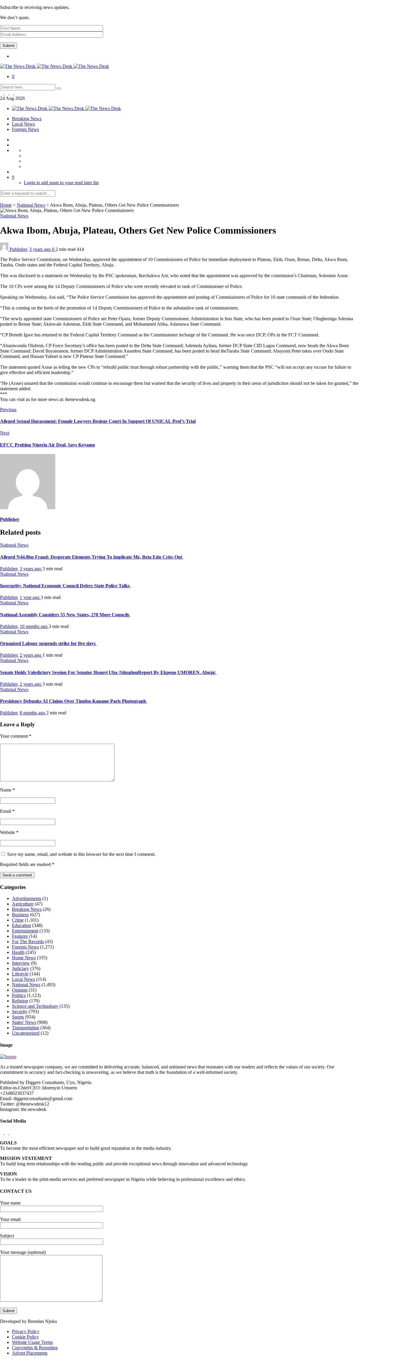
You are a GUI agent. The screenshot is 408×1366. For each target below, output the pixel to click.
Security (19, 1011)
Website (9, 832)
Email (7, 811)
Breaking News (27, 118)
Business (20, 914)
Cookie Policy (25, 1336)
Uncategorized (25, 1033)
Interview (21, 963)
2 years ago (31, 655)
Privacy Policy (25, 1331)
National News (31, 205)
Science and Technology (35, 1006)
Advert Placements (29, 1353)
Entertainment (25, 930)
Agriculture (22, 903)
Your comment (15, 736)
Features (20, 936)
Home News (24, 957)
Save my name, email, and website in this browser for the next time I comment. (81, 854)
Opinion (19, 990)
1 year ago (30, 597)
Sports (18, 1016)
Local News (23, 123)
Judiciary (20, 968)
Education (21, 925)
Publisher (18, 249)
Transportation (25, 1027)
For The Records (28, 941)
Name (7, 789)
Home (6, 205)
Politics (19, 995)
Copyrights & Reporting (35, 1347)
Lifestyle (20, 973)
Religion (20, 1000)
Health (18, 952)
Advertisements (26, 898)
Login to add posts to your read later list (61, 182)
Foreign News (25, 129)
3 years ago (40, 249)
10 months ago (34, 626)
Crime (18, 920)
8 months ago (33, 712)
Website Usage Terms (32, 1342)
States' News (24, 1022)
